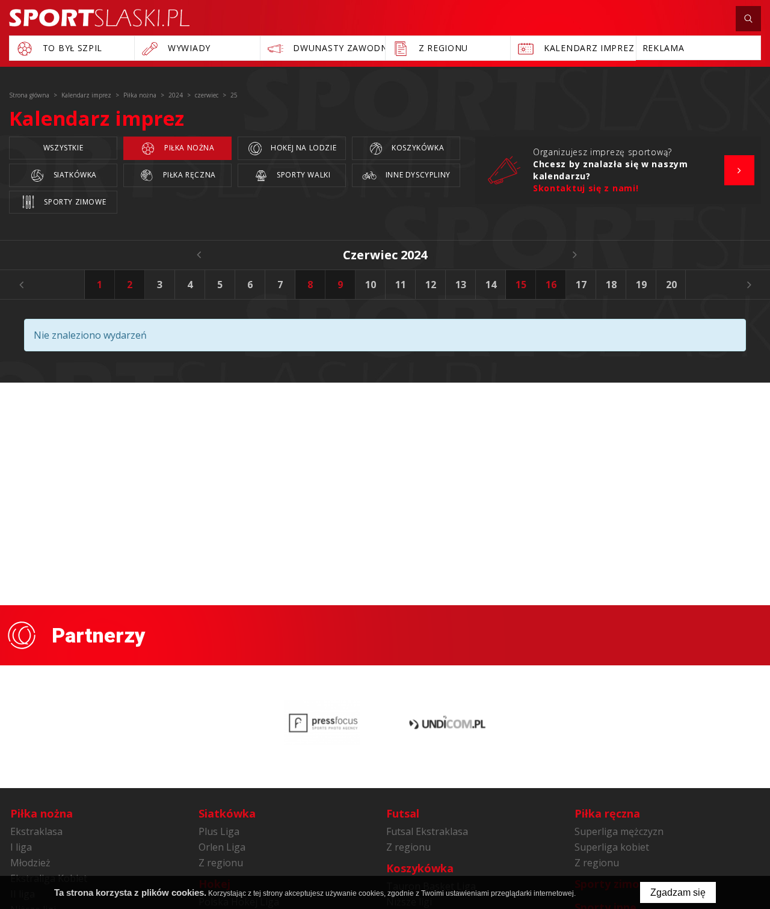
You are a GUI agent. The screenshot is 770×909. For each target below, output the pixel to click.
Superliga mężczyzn (619, 831)
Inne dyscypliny (417, 175)
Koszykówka (417, 148)
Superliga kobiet (611, 847)
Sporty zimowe (74, 202)
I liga (21, 847)
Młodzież (30, 862)
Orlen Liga (222, 847)
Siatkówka (74, 175)
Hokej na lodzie (303, 148)
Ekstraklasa (36, 831)
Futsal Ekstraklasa (427, 831)
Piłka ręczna (188, 175)
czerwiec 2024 (385, 255)
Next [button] (749, 284)
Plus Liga (219, 831)
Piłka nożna (188, 148)
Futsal (402, 813)
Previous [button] (21, 284)
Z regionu (221, 862)
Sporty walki (303, 175)
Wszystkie (63, 148)
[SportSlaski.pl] (99, 17)
